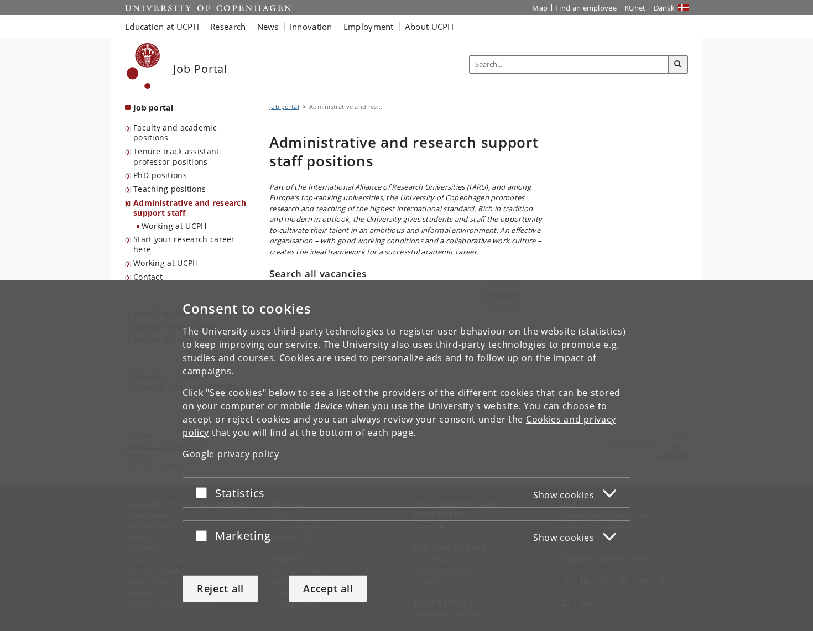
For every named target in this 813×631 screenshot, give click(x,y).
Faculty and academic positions (175, 132)
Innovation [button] (311, 26)
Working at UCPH (174, 226)
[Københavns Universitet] (143, 66)
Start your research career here (184, 244)
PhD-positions (160, 175)
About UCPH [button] (429, 26)
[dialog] (406, 455)
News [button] (268, 26)
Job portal (153, 107)
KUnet (635, 8)
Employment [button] (368, 26)
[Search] (678, 64)
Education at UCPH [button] (162, 26)
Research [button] (228, 26)
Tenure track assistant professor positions (176, 156)
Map (540, 8)
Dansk (664, 8)
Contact (148, 277)
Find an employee (586, 8)
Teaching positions (169, 189)
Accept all (328, 588)
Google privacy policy (231, 454)
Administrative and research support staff (189, 207)
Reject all (220, 588)
